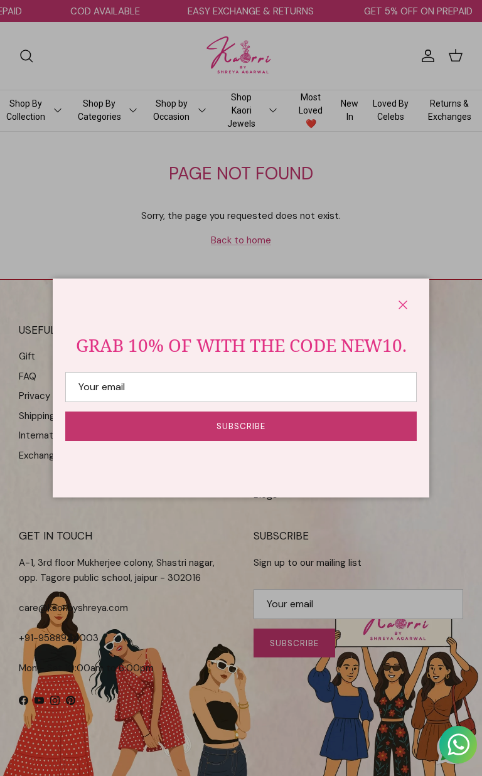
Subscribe (241, 426)
